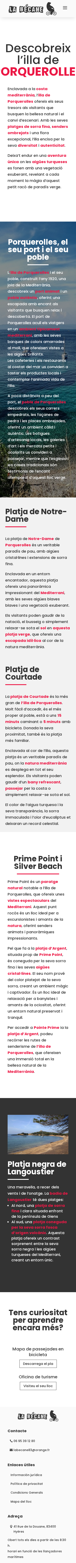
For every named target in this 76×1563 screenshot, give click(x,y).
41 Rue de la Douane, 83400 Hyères (35, 1529)
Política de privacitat (27, 1484)
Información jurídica (26, 1475)
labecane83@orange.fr (32, 1450)
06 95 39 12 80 (24, 1441)
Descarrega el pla (38, 1363)
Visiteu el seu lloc (38, 1386)
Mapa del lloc (21, 1501)
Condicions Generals (27, 1492)
